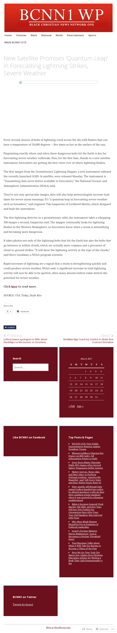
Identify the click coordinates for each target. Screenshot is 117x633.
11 (101, 377)
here (14, 286)
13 (76, 384)
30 (91, 397)
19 (71, 390)
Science (11, 327)
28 (81, 397)
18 (101, 384)
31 (96, 397)
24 (96, 390)
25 (101, 390)
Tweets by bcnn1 (23, 604)
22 (86, 390)
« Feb (71, 406)
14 (81, 384)
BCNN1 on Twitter (25, 597)
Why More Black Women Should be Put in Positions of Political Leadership (83, 524)
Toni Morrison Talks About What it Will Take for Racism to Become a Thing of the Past (84, 545)
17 (96, 384)
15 (86, 384)
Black (34, 35)
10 (96, 377)
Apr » (80, 406)
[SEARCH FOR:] (31, 367)
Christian (21, 35)
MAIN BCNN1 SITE (15, 42)
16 (91, 384)
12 (71, 384)
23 (91, 390)
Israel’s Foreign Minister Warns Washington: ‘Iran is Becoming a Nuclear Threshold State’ (84, 535)
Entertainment (75, 35)
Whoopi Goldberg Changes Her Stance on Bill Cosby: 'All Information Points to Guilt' (86, 456)
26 (71, 397)
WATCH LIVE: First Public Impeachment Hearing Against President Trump (84, 446)
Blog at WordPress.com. (58, 627)
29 (86, 397)
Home (8, 35)
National (46, 35)
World (59, 35)
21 (81, 390)
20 (76, 390)
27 (76, 397)
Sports (92, 35)
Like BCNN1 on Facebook (29, 437)
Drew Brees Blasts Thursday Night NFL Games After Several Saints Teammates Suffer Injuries (85, 465)
